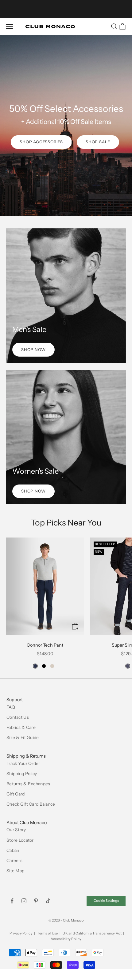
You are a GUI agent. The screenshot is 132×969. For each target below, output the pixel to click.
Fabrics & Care (21, 727)
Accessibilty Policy (66, 939)
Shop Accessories (41, 141)
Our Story (16, 829)
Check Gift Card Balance (30, 804)
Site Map (15, 870)
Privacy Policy (21, 933)
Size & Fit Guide (22, 737)
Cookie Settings (106, 900)
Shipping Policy (21, 773)
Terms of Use (47, 933)
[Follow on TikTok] (48, 901)
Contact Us (17, 717)
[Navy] (35, 666)
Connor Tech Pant (45, 645)
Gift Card (15, 794)
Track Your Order (23, 763)
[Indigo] (128, 666)
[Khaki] (52, 666)
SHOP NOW (33, 349)
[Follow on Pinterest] (36, 901)
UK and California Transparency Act (92, 933)
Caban (12, 850)
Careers (14, 860)
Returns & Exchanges (28, 784)
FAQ (10, 707)
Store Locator (20, 840)
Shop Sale (98, 141)
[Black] (44, 666)
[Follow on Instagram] (24, 901)
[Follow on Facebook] (12, 901)
